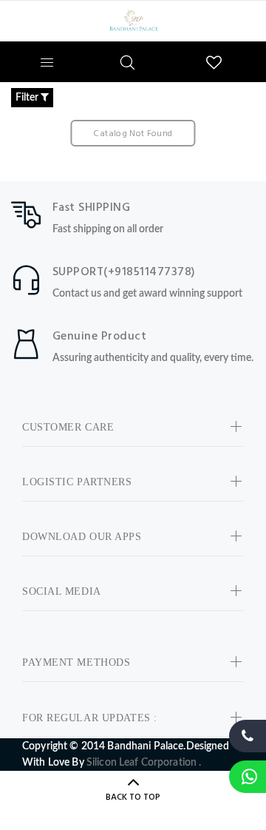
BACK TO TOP (133, 797)
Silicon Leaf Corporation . (144, 763)
